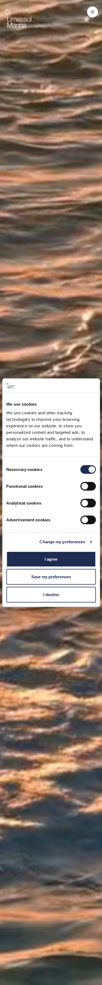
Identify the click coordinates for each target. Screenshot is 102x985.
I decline (51, 594)
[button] (92, 12)
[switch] (88, 486)
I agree (51, 559)
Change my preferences (62, 542)
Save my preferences (51, 576)
